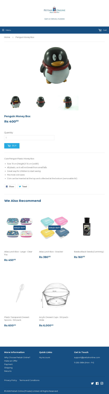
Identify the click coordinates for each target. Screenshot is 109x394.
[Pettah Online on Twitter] (92, 384)
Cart (104, 30)
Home (7, 37)
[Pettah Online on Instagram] (101, 384)
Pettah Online (17, 391)
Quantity (8, 132)
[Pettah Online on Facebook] (97, 384)
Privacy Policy (10, 380)
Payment (8, 364)
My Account (44, 357)
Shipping (8, 367)
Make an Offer (10, 361)
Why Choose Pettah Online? (17, 357)
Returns (7, 371)
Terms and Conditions (29, 380)
